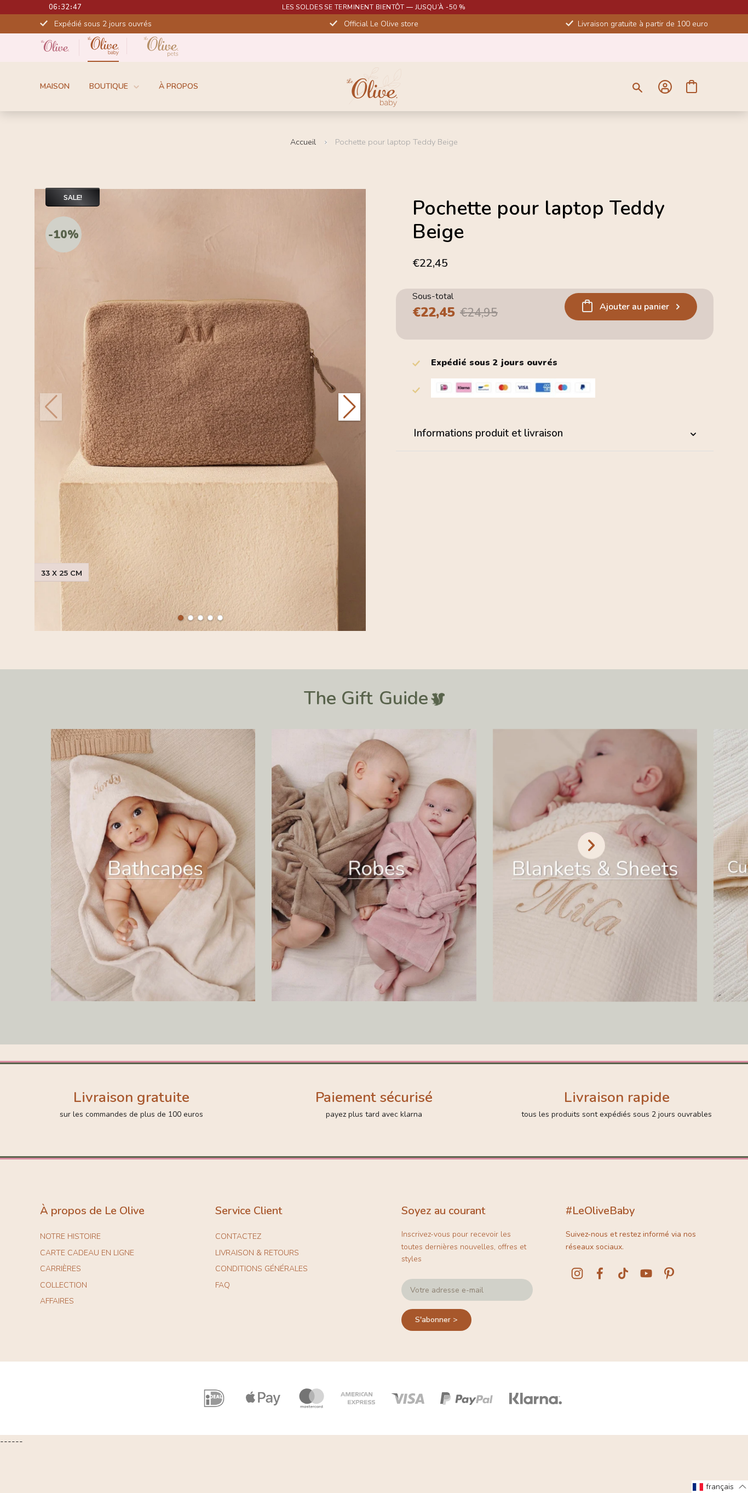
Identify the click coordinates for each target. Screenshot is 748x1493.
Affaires (57, 1301)
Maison (55, 86)
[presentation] (591, 845)
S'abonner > (436, 1319)
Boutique (108, 86)
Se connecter (665, 86)
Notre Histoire (70, 1236)
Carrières (60, 1269)
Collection (63, 1285)
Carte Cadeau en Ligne (87, 1253)
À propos (178, 86)
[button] (180, 618)
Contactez (238, 1236)
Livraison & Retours (257, 1253)
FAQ (222, 1285)
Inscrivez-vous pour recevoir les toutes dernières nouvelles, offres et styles (463, 1246)
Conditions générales (261, 1269)
